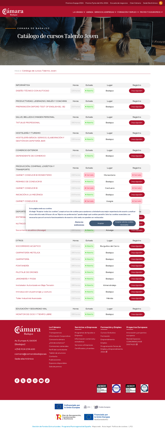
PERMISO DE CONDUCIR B (29, 181)
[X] (23, 380)
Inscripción (136, 90)
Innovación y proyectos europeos (136, 334)
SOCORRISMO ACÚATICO (28, 246)
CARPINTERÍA (22, 259)
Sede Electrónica (150, 3)
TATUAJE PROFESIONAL (28, 122)
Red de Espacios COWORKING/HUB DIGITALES (134, 342)
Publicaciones (55, 360)
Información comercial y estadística (85, 340)
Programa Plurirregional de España (76, 426)
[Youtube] (41, 380)
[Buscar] (161, 3)
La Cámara (78, 12)
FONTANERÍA (22, 265)
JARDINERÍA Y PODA (26, 278)
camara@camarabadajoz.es (31, 354)
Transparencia (55, 333)
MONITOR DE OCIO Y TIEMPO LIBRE (34, 314)
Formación (105, 336)
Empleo (104, 343)
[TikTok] (47, 380)
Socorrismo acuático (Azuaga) (31, 230)
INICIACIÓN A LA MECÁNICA (29, 194)
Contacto (53, 356)
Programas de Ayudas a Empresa (85, 334)
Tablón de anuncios (57, 353)
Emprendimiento (108, 339)
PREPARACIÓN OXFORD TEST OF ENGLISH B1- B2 (40, 106)
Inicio (17, 70)
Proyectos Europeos (150, 12)
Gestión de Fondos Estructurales (46, 426)
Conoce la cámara (57, 339)
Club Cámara (135, 3)
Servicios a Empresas (104, 12)
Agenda (89, 12)
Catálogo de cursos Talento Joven (39, 70)
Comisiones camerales (58, 346)
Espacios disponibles (58, 363)
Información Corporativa (59, 336)
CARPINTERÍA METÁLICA (28, 252)
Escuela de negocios (119, 3)
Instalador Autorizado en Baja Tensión (35, 285)
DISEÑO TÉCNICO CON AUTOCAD (32, 90)
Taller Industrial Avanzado (29, 298)
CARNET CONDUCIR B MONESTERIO (34, 175)
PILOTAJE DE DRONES (27, 272)
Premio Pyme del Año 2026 (97, 3)
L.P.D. (131, 426)
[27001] (116, 388)
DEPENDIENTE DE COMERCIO (31, 156)
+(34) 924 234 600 (25, 349)
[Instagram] (35, 380)
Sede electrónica (24, 358)
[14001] (131, 388)
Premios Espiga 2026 (74, 3)
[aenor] (102, 388)
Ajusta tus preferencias (79, 223)
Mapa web (96, 426)
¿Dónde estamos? (57, 343)
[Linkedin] (29, 380)
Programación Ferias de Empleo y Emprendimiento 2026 (112, 349)
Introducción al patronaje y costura (33, 292)
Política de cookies (120, 426)
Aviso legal (106, 426)
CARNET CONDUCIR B (26, 188)
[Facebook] (17, 380)
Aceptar (101, 223)
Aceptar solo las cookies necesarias (124, 223)
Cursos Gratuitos (108, 333)
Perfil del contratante (58, 350)
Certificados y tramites (84, 348)
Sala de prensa (55, 366)
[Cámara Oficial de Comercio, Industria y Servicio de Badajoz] (12, 11)
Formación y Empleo (127, 12)
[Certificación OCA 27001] (144, 388)
